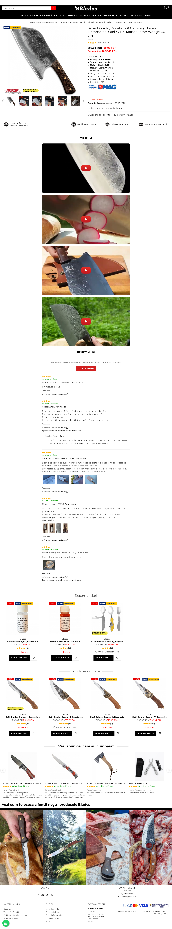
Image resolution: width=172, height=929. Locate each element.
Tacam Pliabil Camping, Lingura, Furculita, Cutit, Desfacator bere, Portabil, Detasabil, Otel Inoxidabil (107, 641)
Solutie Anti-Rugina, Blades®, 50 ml (23, 641)
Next (83, 101)
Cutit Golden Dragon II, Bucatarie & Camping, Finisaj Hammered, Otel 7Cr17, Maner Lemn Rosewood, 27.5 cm (65, 717)
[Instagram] (52, 895)
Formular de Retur (53, 918)
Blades (90, 40)
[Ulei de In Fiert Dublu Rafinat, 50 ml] (64, 619)
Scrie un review (86, 368)
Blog (148, 15)
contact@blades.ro (128, 897)
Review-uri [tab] (85, 351)
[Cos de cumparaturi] (168, 7)
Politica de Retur (53, 912)
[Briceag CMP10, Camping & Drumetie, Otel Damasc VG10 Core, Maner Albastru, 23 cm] (23, 766)
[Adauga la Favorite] (33, 658)
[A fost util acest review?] (67, 394)
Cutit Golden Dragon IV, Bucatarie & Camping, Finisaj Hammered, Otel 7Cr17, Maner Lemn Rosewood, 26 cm (149, 717)
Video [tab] (86, 137)
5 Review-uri (103, 43)
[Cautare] (53, 8)
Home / (32, 22)
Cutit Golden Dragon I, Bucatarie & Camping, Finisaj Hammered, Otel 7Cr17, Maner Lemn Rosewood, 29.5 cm (22, 717)
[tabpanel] (43, 61)
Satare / (38, 22)
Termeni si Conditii (11, 912)
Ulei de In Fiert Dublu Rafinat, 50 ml (65, 641)
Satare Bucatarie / (48, 22)
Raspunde (46, 391)
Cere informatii (124, 115)
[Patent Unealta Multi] (149, 766)
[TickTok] (47, 895)
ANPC (48, 921)
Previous (3, 101)
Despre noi (8, 909)
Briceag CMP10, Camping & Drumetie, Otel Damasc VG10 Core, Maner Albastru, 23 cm (39, 783)
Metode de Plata (53, 909)
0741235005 (128, 894)
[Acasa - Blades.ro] (86, 8)
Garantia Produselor (54, 915)
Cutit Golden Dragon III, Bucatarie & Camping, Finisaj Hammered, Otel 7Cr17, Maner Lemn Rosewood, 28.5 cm (107, 717)
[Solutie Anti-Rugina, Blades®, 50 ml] (22, 619)
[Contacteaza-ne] (165, 7)
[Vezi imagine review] (49, 480)
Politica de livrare (11, 918)
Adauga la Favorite (100, 115)
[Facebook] (38, 895)
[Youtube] (42, 895)
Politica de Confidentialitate (15, 915)
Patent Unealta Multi (138, 783)
